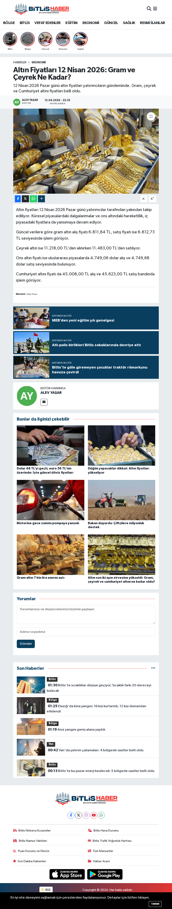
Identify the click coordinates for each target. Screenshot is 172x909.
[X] (78, 815)
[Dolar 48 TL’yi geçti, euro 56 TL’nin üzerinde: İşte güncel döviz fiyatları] (50, 445)
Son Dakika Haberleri (32, 861)
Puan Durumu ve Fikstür (34, 851)
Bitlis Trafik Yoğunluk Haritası (112, 840)
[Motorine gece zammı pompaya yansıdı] (50, 500)
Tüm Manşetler (103, 851)
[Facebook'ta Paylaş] (18, 198)
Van (51, 744)
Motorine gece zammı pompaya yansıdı (48, 523)
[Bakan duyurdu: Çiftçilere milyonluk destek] (121, 500)
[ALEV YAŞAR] (27, 396)
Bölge (53, 700)
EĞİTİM (71, 23)
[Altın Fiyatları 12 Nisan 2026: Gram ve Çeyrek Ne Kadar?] (86, 151)
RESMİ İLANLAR (152, 23)
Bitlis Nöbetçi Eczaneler (34, 830)
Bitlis (52, 679)
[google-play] (105, 874)
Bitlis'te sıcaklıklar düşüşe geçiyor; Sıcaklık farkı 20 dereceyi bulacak (99, 688)
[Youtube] (93, 815)
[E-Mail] (43, 402)
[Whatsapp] (101, 815)
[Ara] (149, 9)
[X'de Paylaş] (25, 198)
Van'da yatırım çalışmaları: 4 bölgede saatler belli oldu (95, 750)
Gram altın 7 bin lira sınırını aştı (40, 577)
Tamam (155, 904)
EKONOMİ (90, 23)
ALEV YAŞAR (51, 393)
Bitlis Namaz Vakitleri (33, 840)
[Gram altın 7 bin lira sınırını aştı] (50, 554)
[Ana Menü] (155, 9)
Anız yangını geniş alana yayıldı (76, 729)
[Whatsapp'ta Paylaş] (33, 198)
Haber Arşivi (101, 861)
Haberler (19, 62)
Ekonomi (39, 62)
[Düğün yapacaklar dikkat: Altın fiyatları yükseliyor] (121, 445)
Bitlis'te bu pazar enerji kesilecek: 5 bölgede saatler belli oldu (101, 771)
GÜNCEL (111, 23)
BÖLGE (9, 23)
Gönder (26, 644)
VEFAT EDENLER (47, 23)
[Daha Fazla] (41, 198)
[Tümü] (153, 668)
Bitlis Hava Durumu (106, 830)
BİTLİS (25, 23)
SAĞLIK (129, 23)
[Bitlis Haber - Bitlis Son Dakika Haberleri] (41, 9)
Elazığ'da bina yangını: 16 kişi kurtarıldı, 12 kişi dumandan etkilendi (96, 708)
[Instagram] (86, 815)
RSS (48, 889)
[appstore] (67, 874)
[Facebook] (71, 815)
